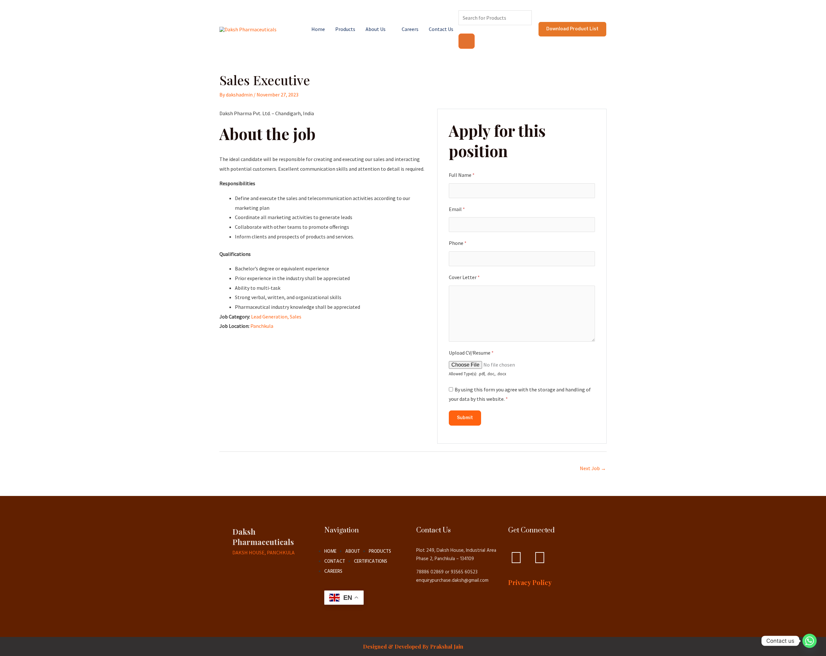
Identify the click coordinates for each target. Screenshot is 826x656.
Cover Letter (464, 277)
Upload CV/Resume (471, 352)
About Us (376, 29)
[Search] (466, 41)
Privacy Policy (530, 582)
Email (457, 209)
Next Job (593, 468)
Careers (410, 29)
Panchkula (261, 326)
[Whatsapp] (809, 641)
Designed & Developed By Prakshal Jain (413, 646)
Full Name (462, 175)
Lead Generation (269, 316)
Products (345, 29)
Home (318, 29)
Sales (295, 316)
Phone (458, 243)
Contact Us (441, 29)
